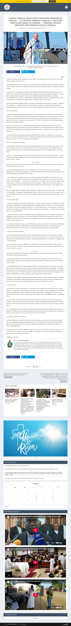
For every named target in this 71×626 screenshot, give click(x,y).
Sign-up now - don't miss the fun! (23, 1)
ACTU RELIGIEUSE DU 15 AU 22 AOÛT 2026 (15, 465)
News (45, 28)
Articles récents (15, 337)
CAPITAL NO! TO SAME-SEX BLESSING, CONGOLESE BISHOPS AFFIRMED (11, 401)
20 (36, 498)
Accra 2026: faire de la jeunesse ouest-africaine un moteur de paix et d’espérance (22, 478)
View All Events (35, 618)
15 (53, 496)
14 (44, 496)
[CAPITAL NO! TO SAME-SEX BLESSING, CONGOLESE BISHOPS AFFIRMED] (12, 393)
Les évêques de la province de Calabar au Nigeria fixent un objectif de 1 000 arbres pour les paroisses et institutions (29, 469)
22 (53, 498)
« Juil (6, 506)
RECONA (24, 624)
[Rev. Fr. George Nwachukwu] (10, 347)
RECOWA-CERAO (12, 624)
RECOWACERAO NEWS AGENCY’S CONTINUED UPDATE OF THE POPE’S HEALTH (57, 401)
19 (27, 498)
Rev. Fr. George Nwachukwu (30, 28)
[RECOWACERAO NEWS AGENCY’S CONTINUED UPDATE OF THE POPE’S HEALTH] (59, 393)
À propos (9, 337)
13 (36, 496)
